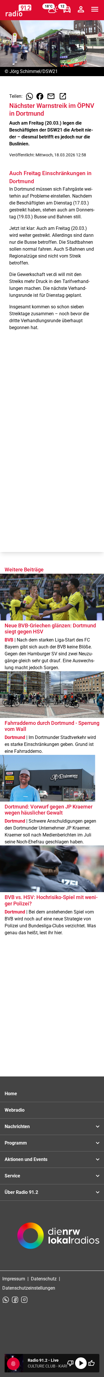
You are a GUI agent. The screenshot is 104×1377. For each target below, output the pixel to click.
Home (11, 1093)
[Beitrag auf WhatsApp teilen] (29, 96)
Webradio (15, 1110)
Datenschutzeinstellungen (28, 1288)
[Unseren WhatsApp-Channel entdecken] (5, 1299)
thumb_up (91, 1363)
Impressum (13, 1279)
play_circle (81, 1363)
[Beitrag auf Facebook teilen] (39, 96)
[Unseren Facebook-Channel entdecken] (15, 1299)
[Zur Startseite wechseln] (18, 10)
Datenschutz (44, 1279)
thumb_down (70, 1363)
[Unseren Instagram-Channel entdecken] (24, 1299)
